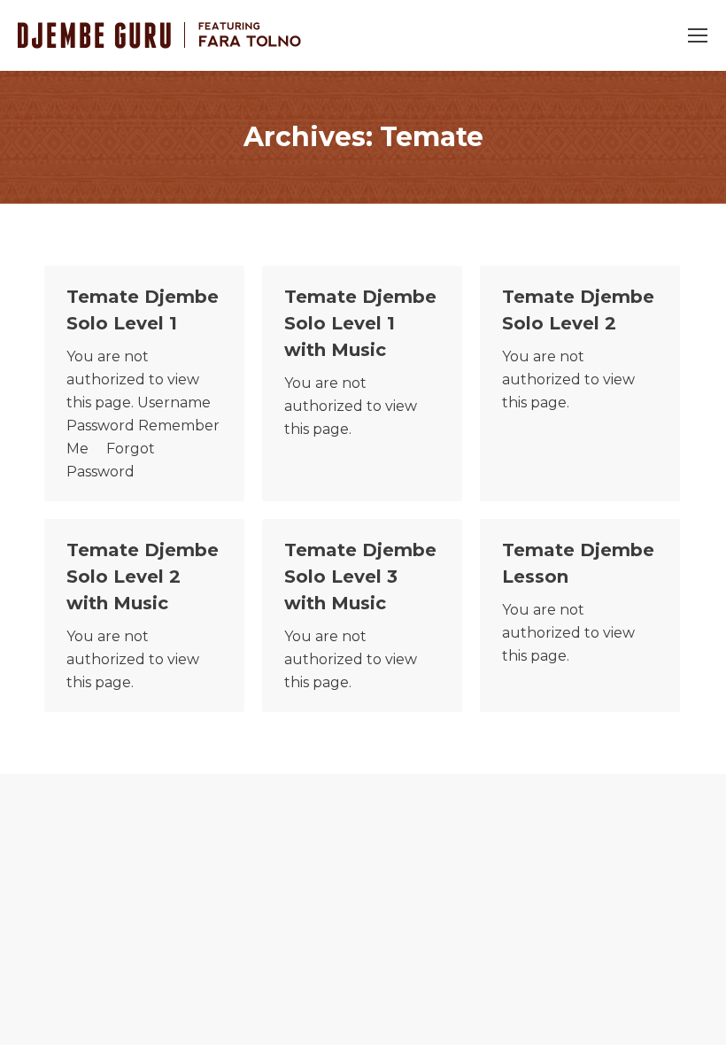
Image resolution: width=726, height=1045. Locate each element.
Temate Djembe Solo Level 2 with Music (142, 576)
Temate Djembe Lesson (578, 563)
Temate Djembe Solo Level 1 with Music (360, 323)
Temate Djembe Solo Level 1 (142, 310)
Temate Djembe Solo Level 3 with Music (360, 576)
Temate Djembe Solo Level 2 (578, 310)
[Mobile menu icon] (697, 35)
